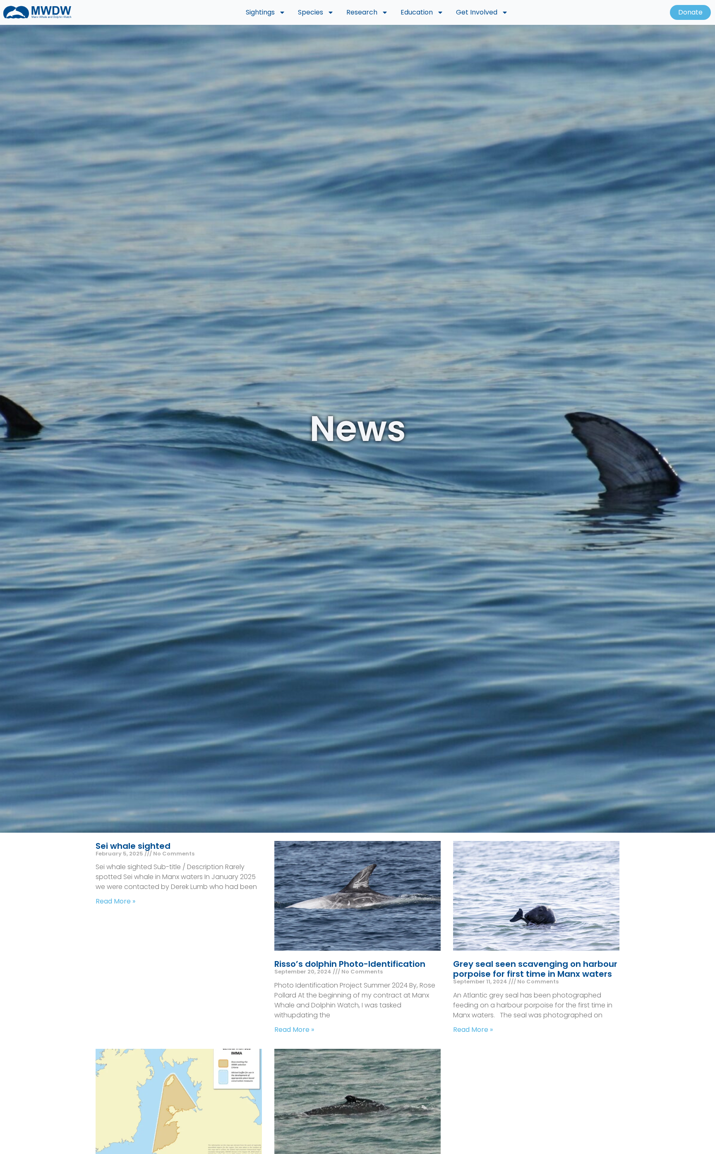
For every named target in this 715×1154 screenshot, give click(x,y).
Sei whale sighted (133, 846)
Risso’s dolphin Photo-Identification (349, 964)
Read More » (115, 901)
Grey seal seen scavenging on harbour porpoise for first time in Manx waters (535, 969)
